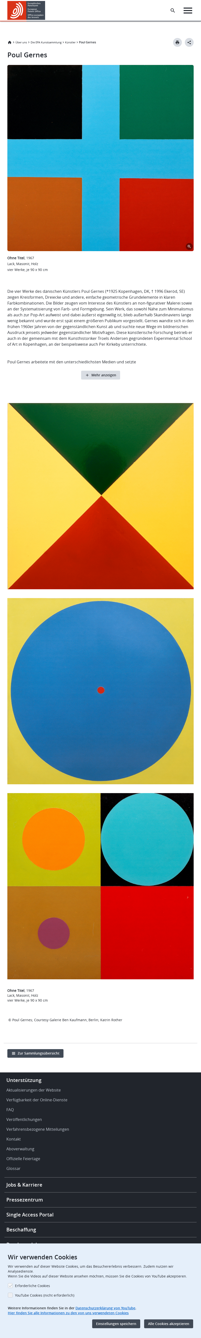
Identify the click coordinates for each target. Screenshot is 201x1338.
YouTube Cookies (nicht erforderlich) (44, 1295)
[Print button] (177, 42)
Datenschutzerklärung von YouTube (105, 1308)
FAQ (10, 1109)
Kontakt (13, 1139)
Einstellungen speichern (116, 1323)
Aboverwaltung (20, 1149)
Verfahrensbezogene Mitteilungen (37, 1129)
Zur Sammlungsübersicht (39, 1053)
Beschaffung (21, 1229)
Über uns (21, 42)
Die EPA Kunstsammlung (46, 42)
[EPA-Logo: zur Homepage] (26, 10)
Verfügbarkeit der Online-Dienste (36, 1100)
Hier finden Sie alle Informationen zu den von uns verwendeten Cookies (68, 1313)
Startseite (9, 42)
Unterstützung (23, 1080)
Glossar (13, 1168)
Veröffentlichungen (24, 1119)
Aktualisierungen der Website (33, 1090)
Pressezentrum (24, 1199)
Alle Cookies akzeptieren (168, 1323)
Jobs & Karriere (24, 1184)
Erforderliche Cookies (32, 1285)
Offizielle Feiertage (23, 1158)
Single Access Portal (30, 1214)
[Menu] (188, 10)
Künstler (70, 42)
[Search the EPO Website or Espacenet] (172, 10)
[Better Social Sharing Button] (189, 42)
